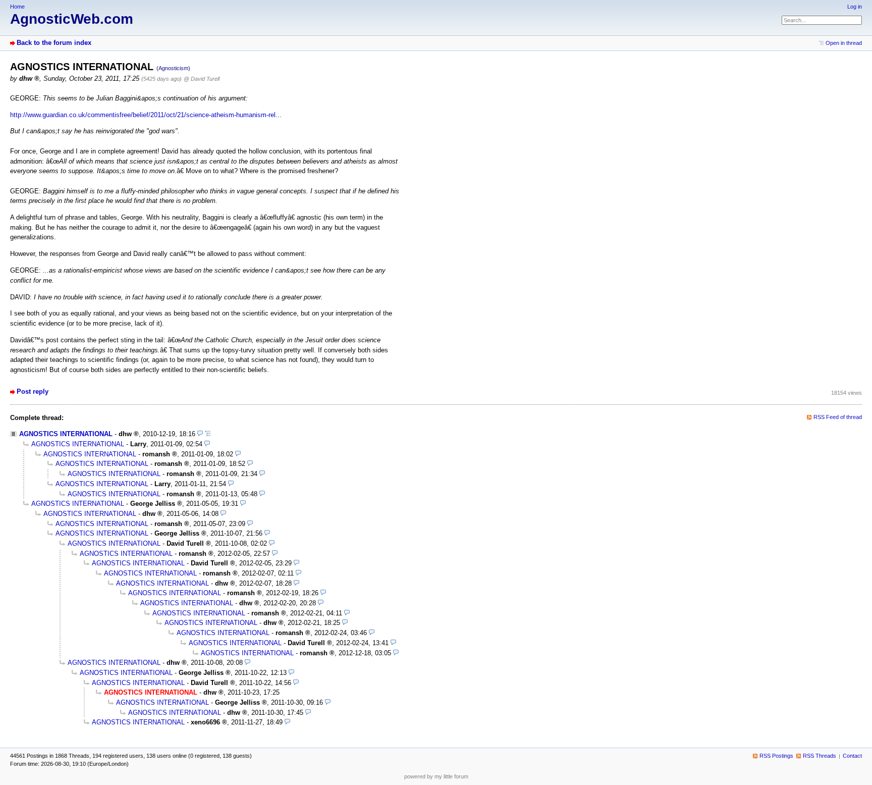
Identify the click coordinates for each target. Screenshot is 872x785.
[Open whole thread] (207, 434)
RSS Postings (776, 756)
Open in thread (844, 43)
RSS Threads (819, 756)
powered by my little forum (436, 776)
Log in (854, 7)
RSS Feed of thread (837, 417)
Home (17, 7)
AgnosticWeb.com (71, 19)
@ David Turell (202, 79)
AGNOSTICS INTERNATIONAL (66, 434)
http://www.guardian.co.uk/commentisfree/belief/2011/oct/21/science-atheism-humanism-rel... (146, 115)
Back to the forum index (54, 42)
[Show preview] (200, 434)
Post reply (32, 391)
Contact (852, 756)
